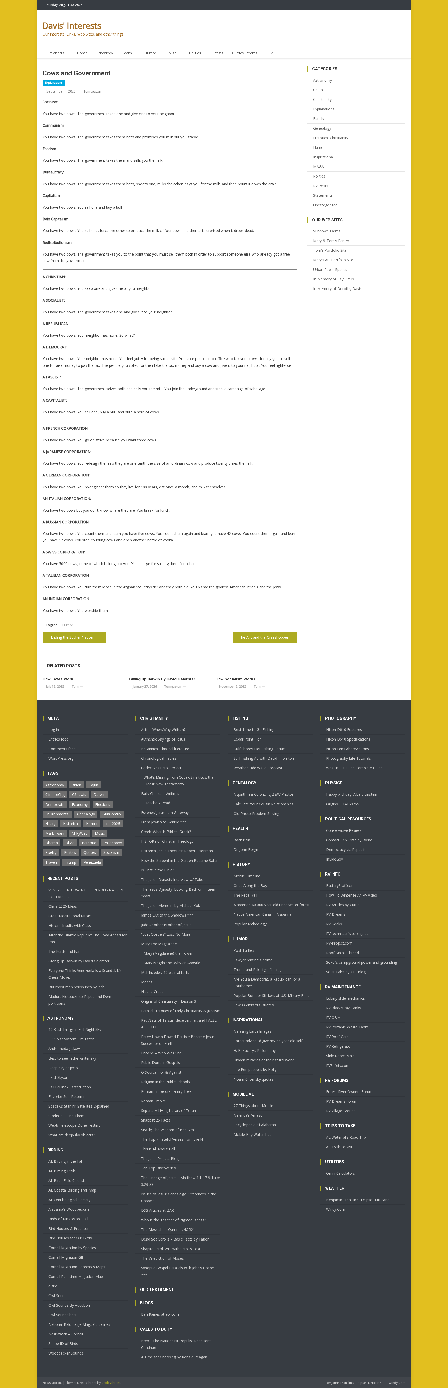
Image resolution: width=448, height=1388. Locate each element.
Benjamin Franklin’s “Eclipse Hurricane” (358, 1199)
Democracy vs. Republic (346, 849)
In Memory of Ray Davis (333, 279)
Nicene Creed (152, 991)
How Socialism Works (235, 679)
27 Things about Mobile (253, 1105)
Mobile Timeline (247, 875)
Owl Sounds (58, 1295)
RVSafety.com (337, 1065)
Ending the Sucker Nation (72, 637)
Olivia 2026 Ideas (62, 906)
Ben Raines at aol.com (160, 1314)
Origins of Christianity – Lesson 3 (168, 1001)
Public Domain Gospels (160, 1062)
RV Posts (320, 185)
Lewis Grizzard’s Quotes (254, 1005)
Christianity (322, 99)
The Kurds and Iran (64, 951)
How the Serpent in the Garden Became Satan (180, 860)
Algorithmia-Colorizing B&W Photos (264, 794)
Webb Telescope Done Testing (74, 1125)
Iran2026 (112, 823)
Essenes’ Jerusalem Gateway (165, 812)
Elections (102, 804)
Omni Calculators (340, 1173)
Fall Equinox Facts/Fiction (69, 1086)
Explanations (53, 82)
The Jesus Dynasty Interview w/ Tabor (173, 879)
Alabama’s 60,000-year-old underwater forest (272, 904)
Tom (75, 686)
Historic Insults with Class (69, 925)
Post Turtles (244, 950)
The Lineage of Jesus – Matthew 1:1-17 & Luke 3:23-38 (180, 1181)
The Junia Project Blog (160, 1158)
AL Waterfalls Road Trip (346, 1137)
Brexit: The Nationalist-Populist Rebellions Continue (176, 1344)
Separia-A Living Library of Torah (168, 1110)
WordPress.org (60, 758)
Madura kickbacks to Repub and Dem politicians (79, 1000)
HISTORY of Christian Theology (167, 841)
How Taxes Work (58, 679)
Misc (173, 53)
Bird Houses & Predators (69, 1228)
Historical (71, 823)
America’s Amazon (249, 1115)
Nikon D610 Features (344, 729)
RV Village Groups (340, 1110)
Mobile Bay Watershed (253, 1134)
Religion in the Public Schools (165, 1081)
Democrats (54, 804)
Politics (195, 53)
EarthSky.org (58, 1077)
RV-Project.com (339, 943)
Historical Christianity (330, 137)
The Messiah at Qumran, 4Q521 (168, 1229)
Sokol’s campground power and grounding (361, 962)
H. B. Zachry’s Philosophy (255, 1050)
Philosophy (112, 842)
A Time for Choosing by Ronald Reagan (174, 1357)
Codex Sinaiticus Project (161, 767)
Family (318, 118)
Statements (323, 195)
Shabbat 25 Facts (155, 1120)
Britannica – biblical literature (165, 748)
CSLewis (79, 794)
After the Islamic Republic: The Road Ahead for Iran (87, 938)
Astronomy (322, 80)
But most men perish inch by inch (76, 986)
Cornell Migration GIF (66, 1257)
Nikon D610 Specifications (348, 739)
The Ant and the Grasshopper (263, 637)
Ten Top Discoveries (158, 1168)
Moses (146, 982)
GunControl (112, 814)
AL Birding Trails (62, 1170)
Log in (53, 729)
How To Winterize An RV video (351, 895)
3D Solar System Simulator (71, 1039)
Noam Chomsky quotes (254, 1079)
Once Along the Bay (250, 885)
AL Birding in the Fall (65, 1161)
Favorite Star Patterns (66, 1096)
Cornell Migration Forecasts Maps (76, 1266)
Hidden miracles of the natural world (264, 1060)
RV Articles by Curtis (342, 904)
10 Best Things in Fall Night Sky (74, 1029)
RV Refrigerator (339, 1046)
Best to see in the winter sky (72, 1058)
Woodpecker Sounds (65, 1353)
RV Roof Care (337, 1036)
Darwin (100, 794)
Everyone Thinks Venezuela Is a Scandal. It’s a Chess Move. (86, 974)
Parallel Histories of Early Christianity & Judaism (180, 1010)
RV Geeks (334, 923)
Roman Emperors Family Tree (166, 1091)
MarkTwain (54, 833)
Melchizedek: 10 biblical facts (165, 972)
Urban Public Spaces (330, 269)
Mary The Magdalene (159, 943)
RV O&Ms (334, 1017)
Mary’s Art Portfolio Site (333, 259)
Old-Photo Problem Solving (256, 813)
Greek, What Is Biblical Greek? (166, 831)
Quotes (89, 852)
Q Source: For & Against (161, 1072)
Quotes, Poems (244, 53)
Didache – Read (157, 802)
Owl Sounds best (62, 1314)
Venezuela (92, 862)
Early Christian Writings (160, 793)
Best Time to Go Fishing (254, 729)
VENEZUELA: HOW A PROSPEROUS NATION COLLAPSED (85, 893)
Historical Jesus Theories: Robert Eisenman (177, 850)
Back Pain (242, 839)
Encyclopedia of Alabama (255, 1124)
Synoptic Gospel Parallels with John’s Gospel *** (178, 1271)
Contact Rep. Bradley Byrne (349, 839)
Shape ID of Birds (63, 1343)
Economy (80, 804)
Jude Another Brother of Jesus (166, 924)
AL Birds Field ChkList (66, 1180)
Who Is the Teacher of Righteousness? (173, 1219)
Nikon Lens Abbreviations (347, 748)
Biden (76, 785)
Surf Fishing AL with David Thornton (264, 758)
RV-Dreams (335, 914)
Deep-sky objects (63, 1067)
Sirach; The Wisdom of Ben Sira (167, 1129)
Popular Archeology (250, 923)
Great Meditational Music (69, 915)
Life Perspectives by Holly (255, 1069)
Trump (70, 862)
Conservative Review (343, 830)
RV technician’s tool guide (347, 933)
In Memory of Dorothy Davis (337, 288)
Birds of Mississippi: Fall (68, 1218)
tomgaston (92, 91)
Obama (51, 842)
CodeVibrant (111, 1382)
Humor (150, 53)
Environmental (57, 814)
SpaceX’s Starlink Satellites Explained (78, 1106)
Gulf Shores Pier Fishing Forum (259, 748)
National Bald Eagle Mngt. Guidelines (79, 1324)
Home (82, 53)
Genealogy (104, 53)
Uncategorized (325, 204)
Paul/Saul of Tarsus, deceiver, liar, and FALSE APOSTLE (179, 1024)
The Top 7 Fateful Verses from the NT (173, 1139)
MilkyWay (79, 833)
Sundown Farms (326, 231)
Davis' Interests (72, 25)
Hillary (50, 823)
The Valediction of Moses (162, 1258)
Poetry (51, 852)
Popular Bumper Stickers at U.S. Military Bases (272, 995)
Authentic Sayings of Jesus (163, 739)
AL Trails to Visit (339, 1146)
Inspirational (323, 156)
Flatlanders (55, 53)
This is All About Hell (158, 1148)
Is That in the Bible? (157, 870)
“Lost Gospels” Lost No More (166, 934)
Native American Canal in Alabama (262, 914)
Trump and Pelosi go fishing (257, 969)
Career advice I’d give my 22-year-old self (268, 1040)
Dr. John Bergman (249, 849)
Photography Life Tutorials (348, 758)
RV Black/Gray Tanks (343, 1007)
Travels (51, 862)
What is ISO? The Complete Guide (354, 767)
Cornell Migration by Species (72, 1247)
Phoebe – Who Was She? (162, 1053)
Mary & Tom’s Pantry (331, 240)
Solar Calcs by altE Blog (346, 971)
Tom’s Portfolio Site (330, 250)
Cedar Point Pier (247, 739)
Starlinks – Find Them (66, 1115)
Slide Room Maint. (341, 1055)
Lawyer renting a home (253, 959)
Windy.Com (335, 1209)
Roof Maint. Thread (342, 952)
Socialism (111, 852)
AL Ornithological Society (69, 1199)
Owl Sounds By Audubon (69, 1305)
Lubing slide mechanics (345, 998)
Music (100, 833)
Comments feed (62, 748)
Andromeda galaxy (64, 1048)
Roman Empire (153, 1100)
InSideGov (334, 859)
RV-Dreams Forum (342, 1101)
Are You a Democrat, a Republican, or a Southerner (267, 982)
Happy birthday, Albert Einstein (351, 794)
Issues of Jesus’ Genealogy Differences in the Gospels (178, 1197)
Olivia (69, 842)
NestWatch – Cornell (65, 1333)
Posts (218, 53)
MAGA (318, 166)
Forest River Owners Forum (349, 1091)
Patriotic (89, 842)
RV (272, 53)
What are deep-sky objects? (71, 1134)
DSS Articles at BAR (157, 1210)
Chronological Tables (158, 758)
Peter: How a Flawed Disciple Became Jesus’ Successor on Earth (178, 1040)
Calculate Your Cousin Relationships (263, 803)
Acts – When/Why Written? (163, 729)
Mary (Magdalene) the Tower (168, 953)
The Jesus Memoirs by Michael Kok (170, 905)
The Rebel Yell (245, 895)
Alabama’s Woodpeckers (69, 1209)
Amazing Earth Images (252, 1031)
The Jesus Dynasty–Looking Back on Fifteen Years (178, 892)
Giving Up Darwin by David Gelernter (162, 679)
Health (127, 53)
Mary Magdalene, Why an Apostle (172, 962)
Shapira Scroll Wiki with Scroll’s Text (170, 1248)
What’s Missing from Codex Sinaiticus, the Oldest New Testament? (179, 780)
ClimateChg (55, 794)
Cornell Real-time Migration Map (75, 1276)
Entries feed (58, 739)
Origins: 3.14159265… (344, 803)
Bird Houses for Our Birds (70, 1238)
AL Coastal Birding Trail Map (72, 1190)
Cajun (318, 89)
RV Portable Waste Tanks (347, 1027)
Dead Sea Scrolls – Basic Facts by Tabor (175, 1239)
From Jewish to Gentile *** (163, 822)
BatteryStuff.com (340, 885)
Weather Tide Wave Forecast (258, 767)
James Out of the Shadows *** (167, 915)
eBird (52, 1286)
